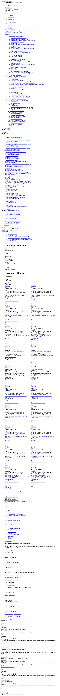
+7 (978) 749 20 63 (9, 606)
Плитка (6, 278)
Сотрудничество (12, 22)
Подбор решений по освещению (16, 111)
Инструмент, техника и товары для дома (18, 100)
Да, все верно (8, 7)
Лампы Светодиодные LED (17, 42)
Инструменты (14, 105)
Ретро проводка (14, 92)
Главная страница (12, 234)
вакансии (10, 533)
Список (7, 279)
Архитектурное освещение (17, 115)
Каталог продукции (13, 235)
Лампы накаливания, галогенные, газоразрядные (23, 40)
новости (10, 538)
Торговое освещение (16, 117)
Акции (9, 23)
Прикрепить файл (22, 658)
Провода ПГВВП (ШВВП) (17, 80)
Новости (10, 24)
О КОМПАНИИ (12, 532)
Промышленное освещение (17, 112)
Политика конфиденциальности (13, 614)
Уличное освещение (16, 113)
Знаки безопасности (16, 57)
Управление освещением (17, 47)
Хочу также (3, 671)
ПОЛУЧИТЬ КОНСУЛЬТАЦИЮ (11, 499)
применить (7, 269)
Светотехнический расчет (17, 124)
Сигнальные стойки (16, 75)
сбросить (13, 269)
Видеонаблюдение (15, 103)
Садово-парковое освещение (18, 116)
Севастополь (15, 11)
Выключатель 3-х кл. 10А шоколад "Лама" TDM (17, 335)
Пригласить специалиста (6, 681)
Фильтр (6, 249)
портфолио (10, 536)
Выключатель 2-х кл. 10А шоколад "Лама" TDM (43, 315)
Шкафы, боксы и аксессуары (18, 69)
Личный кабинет (9, 28)
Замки (12, 104)
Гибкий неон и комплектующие (18, 38)
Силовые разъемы (15, 63)
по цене (7, 283)
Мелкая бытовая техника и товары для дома (22, 107)
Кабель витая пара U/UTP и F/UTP (19, 87)
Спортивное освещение (16, 119)
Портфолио (10, 125)
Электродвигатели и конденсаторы (19, 71)
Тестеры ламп (14, 46)
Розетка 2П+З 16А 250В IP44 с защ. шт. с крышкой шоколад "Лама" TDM (41, 477)
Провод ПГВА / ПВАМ (16, 93)
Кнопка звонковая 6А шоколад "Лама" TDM (42, 355)
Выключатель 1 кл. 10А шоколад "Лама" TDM (16, 295)
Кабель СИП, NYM (15, 91)
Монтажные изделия (16, 60)
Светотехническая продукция (15, 36)
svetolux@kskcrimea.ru (10, 611)
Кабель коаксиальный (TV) (17, 89)
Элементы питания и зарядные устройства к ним (23, 73)
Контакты (10, 26)
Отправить (3, 659)
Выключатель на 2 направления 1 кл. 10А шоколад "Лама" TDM (41, 336)
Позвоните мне (8, 34)
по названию (8, 284)
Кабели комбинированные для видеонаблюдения (23, 83)
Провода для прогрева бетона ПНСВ (20, 97)
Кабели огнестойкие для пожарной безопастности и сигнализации (27, 84)
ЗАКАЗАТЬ (3, 627)
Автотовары (14, 101)
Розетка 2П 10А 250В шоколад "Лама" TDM (42, 456)
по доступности (9, 282)
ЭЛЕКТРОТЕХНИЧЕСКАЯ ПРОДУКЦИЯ (18, 236)
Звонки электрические (16, 56)
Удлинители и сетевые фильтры (18, 67)
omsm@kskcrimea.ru (10, 595)
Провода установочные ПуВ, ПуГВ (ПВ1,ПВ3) (22, 81)
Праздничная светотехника (17, 50)
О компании (11, 19)
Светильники (14, 43)
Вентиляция (14, 54)
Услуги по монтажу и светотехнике (16, 121)
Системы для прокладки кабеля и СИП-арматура (23, 64)
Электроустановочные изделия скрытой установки (20, 239)
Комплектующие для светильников (19, 39)
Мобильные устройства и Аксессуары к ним (22, 108)
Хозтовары (13, 109)
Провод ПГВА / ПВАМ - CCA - (18, 95)
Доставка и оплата (12, 526)
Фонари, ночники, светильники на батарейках (22, 48)
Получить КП (4, 693)
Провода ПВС (14, 79)
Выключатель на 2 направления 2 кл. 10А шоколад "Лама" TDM (15, 356)
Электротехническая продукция (16, 51)
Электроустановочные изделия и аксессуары (22, 72)
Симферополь (8, 11)
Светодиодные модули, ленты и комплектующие (23, 44)
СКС (12, 65)
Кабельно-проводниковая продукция (17, 76)
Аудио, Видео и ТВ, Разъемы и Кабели (20, 52)
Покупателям (11, 20)
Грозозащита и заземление (17, 55)
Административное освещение (18, 120)
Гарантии (10, 529)
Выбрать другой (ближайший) (12, 9)
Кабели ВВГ (14, 77)
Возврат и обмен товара (14, 528)
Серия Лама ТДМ (12, 240)
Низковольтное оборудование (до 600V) (21, 61)
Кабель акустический (16, 85)
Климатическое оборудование (18, 59)
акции (9, 537)
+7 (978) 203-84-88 (17, 32)
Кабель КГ (13, 88)
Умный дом (13, 68)
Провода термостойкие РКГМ (18, 99)
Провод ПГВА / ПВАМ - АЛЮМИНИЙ (21, 96)
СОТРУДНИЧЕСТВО (13, 534)
